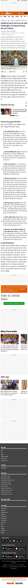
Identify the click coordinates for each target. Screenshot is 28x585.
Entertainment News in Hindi (7, 480)
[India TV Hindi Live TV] (25, 13)
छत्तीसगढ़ (2, 528)
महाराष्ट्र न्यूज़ (3, 518)
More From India (9, 331)
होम (1, 16)
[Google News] (4, 71)
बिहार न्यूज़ (3, 514)
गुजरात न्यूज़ (3, 522)
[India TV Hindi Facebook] (20, 0)
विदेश (13, 16)
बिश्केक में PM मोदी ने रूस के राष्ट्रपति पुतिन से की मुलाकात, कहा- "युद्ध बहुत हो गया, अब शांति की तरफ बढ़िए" (9, 393)
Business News (4, 486)
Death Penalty (15, 295)
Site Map (5, 564)
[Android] (19, 0)
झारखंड (2, 532)
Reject (19, 583)
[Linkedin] (17, 540)
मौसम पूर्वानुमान (3, 468)
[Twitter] (6, 540)
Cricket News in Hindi (6, 484)
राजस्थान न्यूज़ (3, 520)
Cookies (4, 578)
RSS (21, 566)
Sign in (25, 0)
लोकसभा (19, 124)
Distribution (14, 568)
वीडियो (5, 16)
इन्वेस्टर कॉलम (3, 458)
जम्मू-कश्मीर (3, 530)
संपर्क (2, 450)
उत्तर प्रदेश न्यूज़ (4, 508)
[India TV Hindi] (9, 13)
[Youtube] (14, 540)
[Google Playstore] (7, 548)
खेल (21, 16)
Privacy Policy (20, 564)
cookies (14, 581)
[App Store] (20, 548)
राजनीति (12, 20)
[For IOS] (20, 556)
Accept (10, 583)
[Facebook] (3, 540)
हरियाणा (2, 526)
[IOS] (17, 0)
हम (1, 452)
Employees (4, 299)
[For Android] (7, 556)
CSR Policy (4, 566)
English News (4, 460)
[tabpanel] (14, 112)
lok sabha (3, 295)
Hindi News (3, 20)
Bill (9, 295)
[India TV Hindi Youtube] (23, 0)
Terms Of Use (12, 564)
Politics (17, 289)
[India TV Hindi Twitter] (21, 0)
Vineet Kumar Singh (10, 31)
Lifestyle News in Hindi (6, 494)
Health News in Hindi (6, 492)
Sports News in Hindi (6, 482)
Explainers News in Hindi (7, 490)
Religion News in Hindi (6, 488)
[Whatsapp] (24, 72)
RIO (25, 566)
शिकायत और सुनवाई (4, 456)
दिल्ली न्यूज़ (3, 510)
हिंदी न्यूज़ (9, 287)
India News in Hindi (5, 476)
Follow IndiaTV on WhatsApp (13, 303)
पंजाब (2, 524)
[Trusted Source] (12, 71)
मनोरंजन (17, 16)
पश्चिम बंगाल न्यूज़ (4, 512)
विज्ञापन (2, 454)
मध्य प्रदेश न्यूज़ (4, 516)
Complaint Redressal (14, 566)
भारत (9, 16)
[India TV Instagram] (10, 540)
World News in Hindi (5, 478)
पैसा (24, 16)
